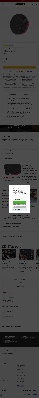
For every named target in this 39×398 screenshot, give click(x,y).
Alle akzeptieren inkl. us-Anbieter (18, 201)
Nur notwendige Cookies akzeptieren (19, 204)
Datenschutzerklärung (16, 209)
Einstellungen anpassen (17, 206)
